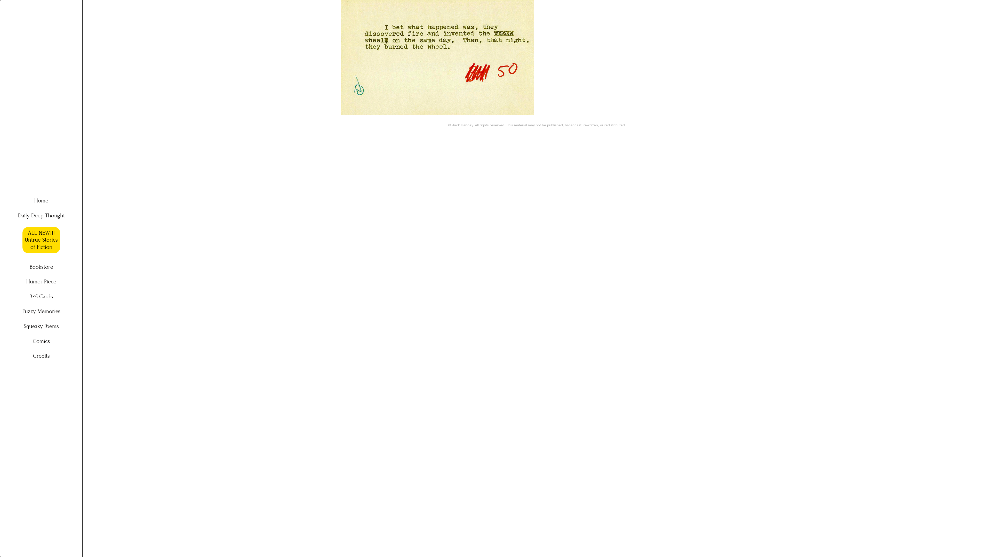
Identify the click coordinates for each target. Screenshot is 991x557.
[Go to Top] (980, 546)
